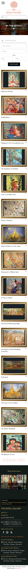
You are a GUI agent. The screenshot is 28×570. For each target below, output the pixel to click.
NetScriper (18, 568)
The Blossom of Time (8, 454)
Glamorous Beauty (7, 91)
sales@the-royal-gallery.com (12, 524)
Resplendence (5, 117)
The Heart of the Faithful (9, 403)
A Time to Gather (6, 298)
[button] (3, 3)
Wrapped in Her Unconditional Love (12, 143)
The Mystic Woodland (8, 429)
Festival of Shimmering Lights (10, 323)
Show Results (14, 64)
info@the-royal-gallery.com (12, 522)
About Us (4, 512)
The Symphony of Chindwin (9, 169)
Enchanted (4, 377)
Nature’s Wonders (6, 220)
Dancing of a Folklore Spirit (10, 272)
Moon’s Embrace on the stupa (10, 246)
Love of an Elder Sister (8, 194)
